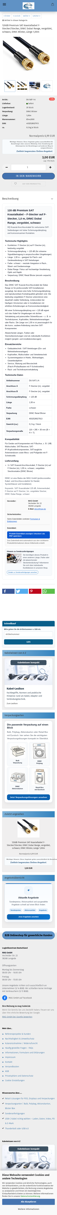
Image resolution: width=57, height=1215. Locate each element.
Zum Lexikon (12, 703)
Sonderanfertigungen (15, 1113)
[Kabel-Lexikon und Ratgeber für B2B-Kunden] (28, 671)
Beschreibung (10, 198)
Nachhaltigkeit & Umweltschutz (19, 1039)
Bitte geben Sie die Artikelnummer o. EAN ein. (22, 629)
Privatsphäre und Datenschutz (19, 1076)
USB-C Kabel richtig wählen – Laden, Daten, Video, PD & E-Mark (30, 1121)
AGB (7, 1071)
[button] (6, 167)
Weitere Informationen (28, 1209)
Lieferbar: (6, 103)
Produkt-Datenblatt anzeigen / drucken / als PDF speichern (27, 535)
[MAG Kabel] (28, 6)
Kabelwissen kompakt (28, 662)
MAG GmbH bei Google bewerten (17, 1017)
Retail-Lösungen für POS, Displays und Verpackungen (30, 1098)
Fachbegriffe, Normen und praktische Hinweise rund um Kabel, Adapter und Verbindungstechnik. (24, 696)
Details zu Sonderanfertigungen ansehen (22, 572)
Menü (4, 4)
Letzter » (36, 16)
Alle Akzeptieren (28, 1202)
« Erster (7, 16)
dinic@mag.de (40, 509)
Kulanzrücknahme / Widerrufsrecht (21, 1043)
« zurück (16, 16)
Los (29, 642)
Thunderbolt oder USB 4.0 (17, 1128)
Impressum (10, 1057)
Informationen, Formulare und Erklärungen (25, 1052)
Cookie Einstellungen (15, 1080)
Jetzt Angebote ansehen (28, 917)
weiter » (26, 16)
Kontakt (8, 1062)
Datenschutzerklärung (30, 1196)
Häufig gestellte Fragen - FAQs (19, 1048)
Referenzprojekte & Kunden (18, 1034)
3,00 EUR (29, 861)
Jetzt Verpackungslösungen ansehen (28, 797)
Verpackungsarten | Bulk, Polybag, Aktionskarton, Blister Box (28, 1106)
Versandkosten (12, 1066)
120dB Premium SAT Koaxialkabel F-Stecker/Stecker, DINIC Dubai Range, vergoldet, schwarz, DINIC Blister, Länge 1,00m (28, 845)
